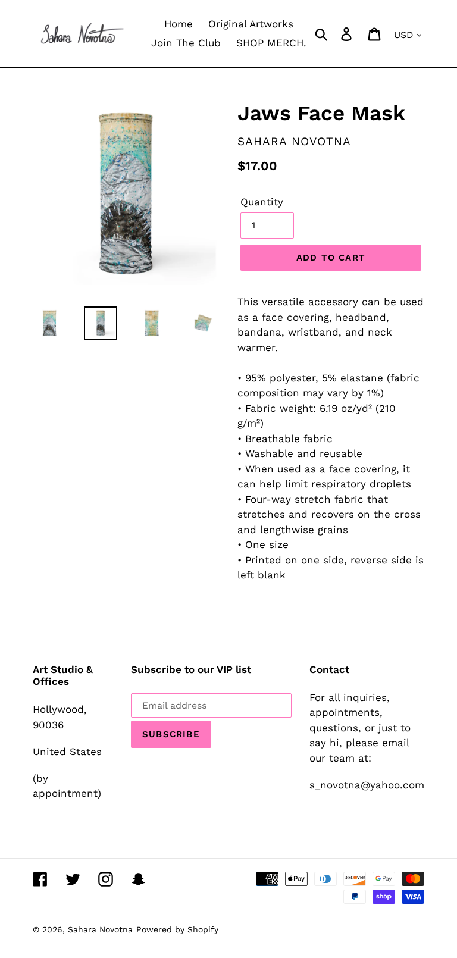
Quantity (261, 202)
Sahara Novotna (100, 929)
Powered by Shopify (177, 929)
